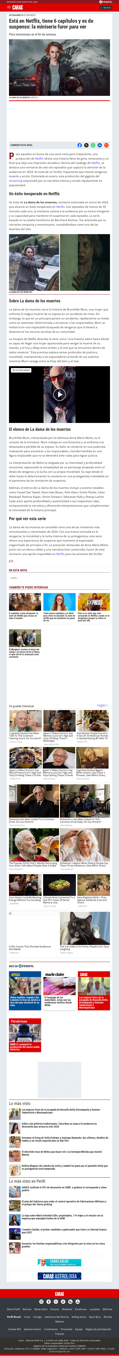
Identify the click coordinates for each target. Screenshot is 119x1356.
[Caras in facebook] (48, 1302)
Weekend (67, 1309)
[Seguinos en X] (56, 1302)
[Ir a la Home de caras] (17, 8)
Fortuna (54, 1309)
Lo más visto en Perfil (27, 1181)
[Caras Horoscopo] (59, 1278)
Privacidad (66, 1329)
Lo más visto (19, 1103)
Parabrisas (81, 1309)
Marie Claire (40, 1309)
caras (94, 975)
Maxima (59, 1321)
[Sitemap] (77, 1302)
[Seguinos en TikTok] (63, 1302)
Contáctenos (51, 1329)
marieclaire (59, 975)
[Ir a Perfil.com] (105, 2)
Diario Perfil (13, 1309)
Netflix (39, 158)
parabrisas (25, 1022)
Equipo (79, 1329)
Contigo (37, 1316)
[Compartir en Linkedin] (100, 145)
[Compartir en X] (86, 145)
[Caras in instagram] (41, 1302)
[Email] (106, 145)
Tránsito (59, 1333)
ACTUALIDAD (15, 15)
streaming (15, 181)
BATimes (107, 1309)
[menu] (9, 7)
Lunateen (95, 1309)
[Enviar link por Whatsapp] (93, 145)
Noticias (27, 1309)
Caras (27, 1316)
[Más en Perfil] (26, 966)
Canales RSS (14, 1329)
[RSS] (70, 1302)
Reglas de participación (98, 1329)
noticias (25, 975)
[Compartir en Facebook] (79, 145)
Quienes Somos (32, 1329)
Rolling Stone (79, 1316)
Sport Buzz (95, 1316)
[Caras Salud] (59, 1265)
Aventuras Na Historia (57, 1316)
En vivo (107, 7)
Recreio (108, 1316)
